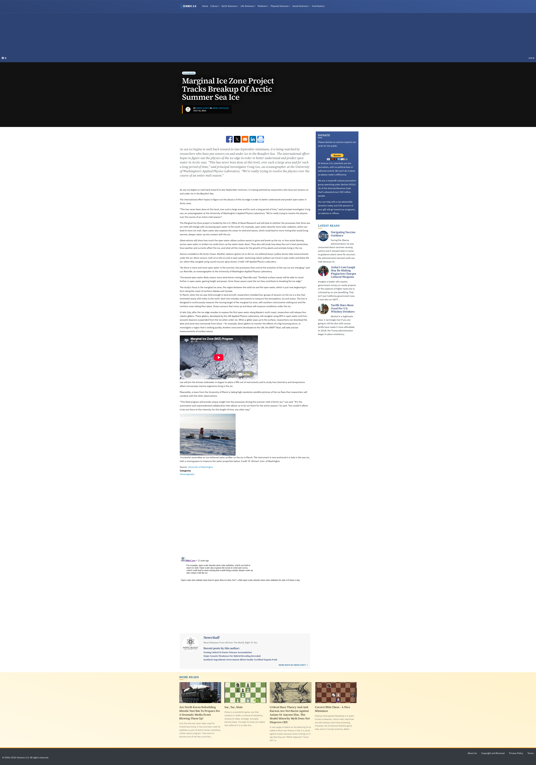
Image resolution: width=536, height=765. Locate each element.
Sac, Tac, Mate (233, 707)
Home (205, 6)
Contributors (318, 6)
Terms (530, 753)
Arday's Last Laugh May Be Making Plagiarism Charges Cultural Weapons (343, 272)
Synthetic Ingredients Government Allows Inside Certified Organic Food (240, 659)
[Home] (189, 6)
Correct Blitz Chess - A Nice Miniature (332, 709)
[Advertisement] (268, 35)
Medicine (262, 6)
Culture (214, 6)
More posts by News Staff (292, 665)
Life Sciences (247, 6)
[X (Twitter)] (5, 58)
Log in (531, 58)
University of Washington (200, 467)
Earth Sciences (229, 6)
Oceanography (189, 73)
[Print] (260, 139)
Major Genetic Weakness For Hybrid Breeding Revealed (232, 655)
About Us (472, 753)
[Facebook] (3, 58)
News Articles (221, 108)
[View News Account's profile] (188, 109)
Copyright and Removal (493, 753)
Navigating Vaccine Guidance (343, 233)
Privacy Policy (516, 753)
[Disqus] (245, 514)
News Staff (202, 108)
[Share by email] (245, 139)
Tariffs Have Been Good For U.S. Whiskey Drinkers (343, 308)
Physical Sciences (280, 6)
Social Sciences (300, 6)
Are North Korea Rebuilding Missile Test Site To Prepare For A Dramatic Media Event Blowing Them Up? (199, 712)
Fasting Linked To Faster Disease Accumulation (228, 652)
